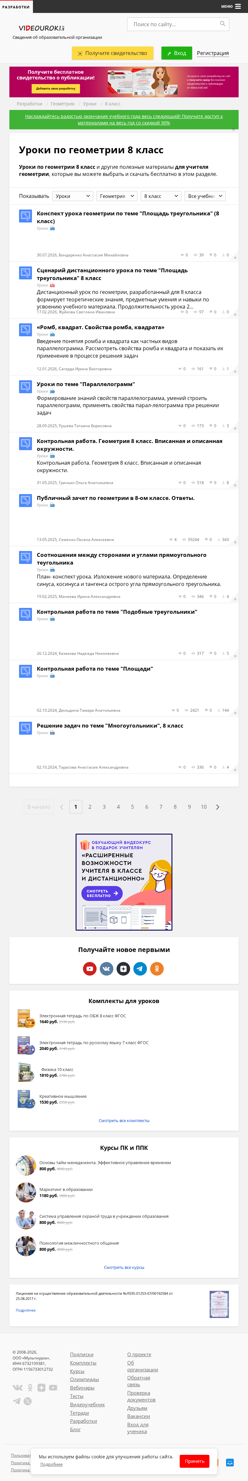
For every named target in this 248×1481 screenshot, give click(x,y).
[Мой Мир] (230, 1462)
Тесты (77, 1396)
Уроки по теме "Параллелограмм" (86, 384)
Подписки (82, 1354)
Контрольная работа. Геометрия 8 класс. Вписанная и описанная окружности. (129, 444)
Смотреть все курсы (124, 1267)
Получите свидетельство (116, 53)
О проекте (139, 1354)
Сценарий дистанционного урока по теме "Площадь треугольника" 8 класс (112, 274)
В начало (38, 806)
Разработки (29, 104)
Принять (194, 1461)
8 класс (113, 104)
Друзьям (137, 1408)
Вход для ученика (138, 1427)
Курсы (77, 1371)
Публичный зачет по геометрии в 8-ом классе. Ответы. (116, 498)
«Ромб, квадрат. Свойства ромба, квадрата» (100, 327)
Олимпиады (84, 1379)
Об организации (142, 1366)
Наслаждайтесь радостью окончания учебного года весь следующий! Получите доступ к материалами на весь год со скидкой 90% (124, 119)
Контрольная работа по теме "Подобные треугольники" (117, 611)
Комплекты (83, 1362)
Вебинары (82, 1387)
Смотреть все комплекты (124, 1120)
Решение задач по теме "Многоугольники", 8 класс (110, 725)
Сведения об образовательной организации (57, 37)
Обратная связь (138, 1381)
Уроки (90, 104)
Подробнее (26, 1310)
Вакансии (138, 1416)
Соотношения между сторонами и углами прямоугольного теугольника (122, 558)
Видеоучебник (87, 1404)
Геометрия (63, 104)
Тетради (79, 1413)
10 (204, 806)
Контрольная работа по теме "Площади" (95, 668)
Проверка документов (141, 1396)
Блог (75, 1429)
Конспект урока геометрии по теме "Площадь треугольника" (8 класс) (128, 217)
